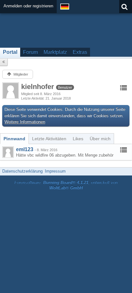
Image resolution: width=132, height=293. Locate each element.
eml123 (24, 149)
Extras (80, 52)
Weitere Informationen (24, 121)
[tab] (14, 138)
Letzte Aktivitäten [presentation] (49, 138)
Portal (10, 52)
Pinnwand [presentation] (14, 138)
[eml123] (8, 152)
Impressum (55, 171)
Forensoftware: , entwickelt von (66, 185)
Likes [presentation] (78, 138)
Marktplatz (55, 52)
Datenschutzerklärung (22, 171)
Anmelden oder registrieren (28, 6)
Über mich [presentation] (100, 138)
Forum (30, 52)
